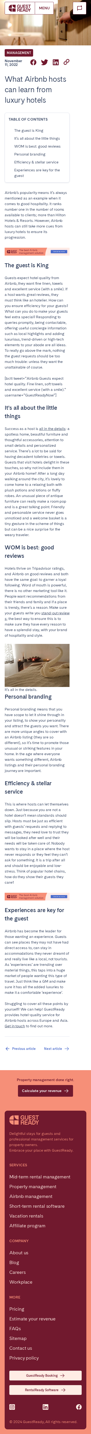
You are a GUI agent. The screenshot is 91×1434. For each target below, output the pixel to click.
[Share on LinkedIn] (56, 62)
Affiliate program (27, 1225)
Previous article (24, 1049)
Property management (32, 1186)
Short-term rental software (37, 1206)
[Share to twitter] (44, 62)
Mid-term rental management (39, 1177)
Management (19, 53)
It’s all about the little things (37, 138)
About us (18, 1252)
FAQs (15, 1328)
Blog (14, 1262)
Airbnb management (30, 1196)
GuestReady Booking (42, 1375)
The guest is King (28, 130)
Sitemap (17, 1338)
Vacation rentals (26, 1216)
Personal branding (30, 154)
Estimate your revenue (32, 1319)
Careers (17, 1272)
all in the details (52, 428)
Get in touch (15, 1026)
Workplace (20, 1282)
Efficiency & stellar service (36, 162)
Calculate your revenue (42, 1091)
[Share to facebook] (33, 62)
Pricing (16, 1309)
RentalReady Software (42, 1390)
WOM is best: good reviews (37, 146)
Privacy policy (24, 1358)
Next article (53, 1049)
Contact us (20, 1348)
